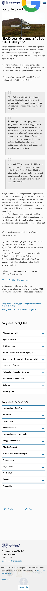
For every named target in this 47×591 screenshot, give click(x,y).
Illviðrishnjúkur (9, 346)
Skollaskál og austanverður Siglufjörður (19, 352)
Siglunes (6, 385)
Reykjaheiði (8, 466)
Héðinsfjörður (8, 391)
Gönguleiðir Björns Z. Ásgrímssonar (16, 280)
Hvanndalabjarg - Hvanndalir (15, 434)
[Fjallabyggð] (11, 2)
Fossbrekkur (8, 486)
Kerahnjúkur (8, 421)
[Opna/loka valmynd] (44, 2)
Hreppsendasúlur (10, 427)
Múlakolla (7, 414)
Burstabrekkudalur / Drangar (15, 453)
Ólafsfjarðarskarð (10, 447)
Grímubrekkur (9, 460)
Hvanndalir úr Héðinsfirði (13, 378)
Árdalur (6, 479)
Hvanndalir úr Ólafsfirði (12, 408)
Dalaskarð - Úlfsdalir (11, 365)
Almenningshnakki (10, 333)
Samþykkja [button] (23, 587)
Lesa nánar (5, 579)
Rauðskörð (7, 473)
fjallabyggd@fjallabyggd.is (12, 561)
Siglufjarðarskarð (10, 339)
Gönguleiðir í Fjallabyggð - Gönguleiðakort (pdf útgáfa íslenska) (21, 305)
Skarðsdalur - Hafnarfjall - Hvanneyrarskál (20, 359)
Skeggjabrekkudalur (11, 440)
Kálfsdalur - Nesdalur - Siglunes (16, 372)
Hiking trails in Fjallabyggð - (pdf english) (19, 309)
